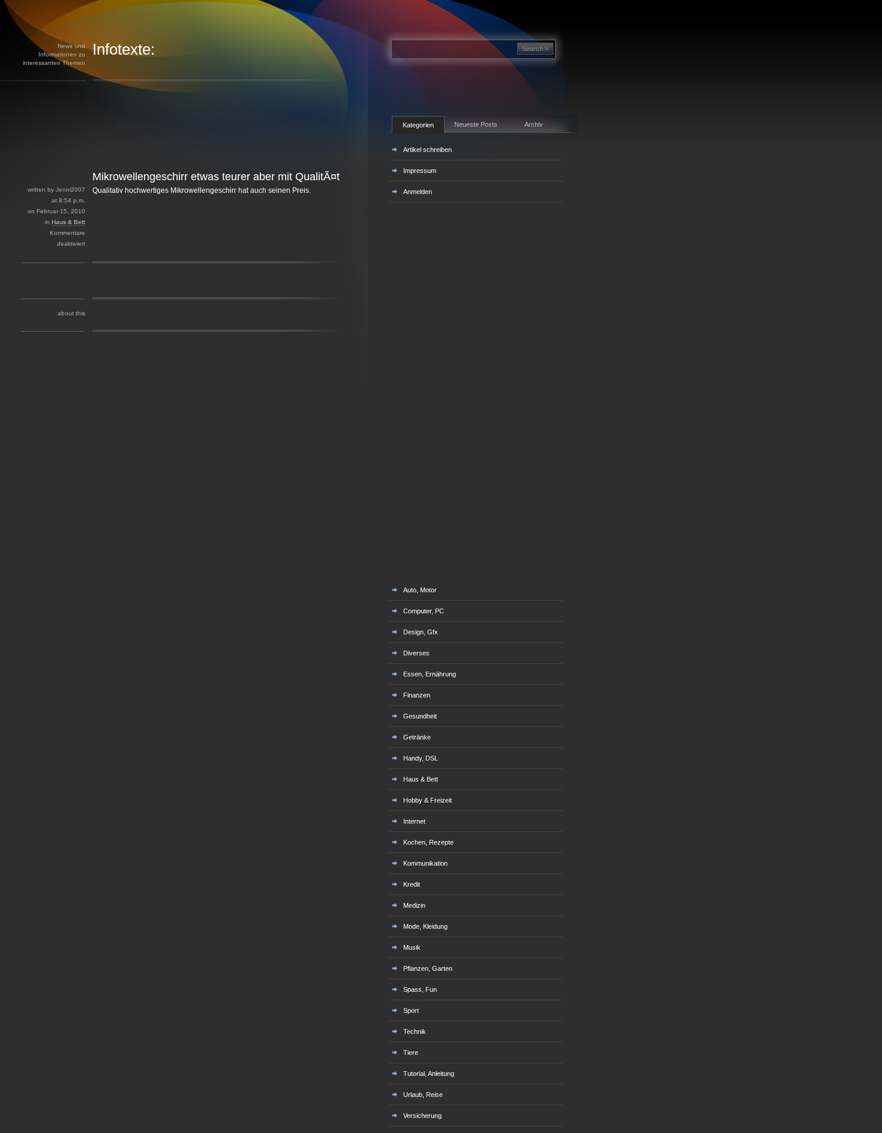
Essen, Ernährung (429, 674)
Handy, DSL (420, 758)
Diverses (416, 653)
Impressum (419, 170)
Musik (412, 947)
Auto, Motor (420, 590)
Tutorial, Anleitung (428, 1073)
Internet (414, 821)
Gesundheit (420, 716)
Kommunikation (425, 863)
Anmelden (417, 191)
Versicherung (422, 1115)
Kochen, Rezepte (428, 842)
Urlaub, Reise (423, 1094)
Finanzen (416, 695)
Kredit (411, 884)
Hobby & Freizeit (427, 800)
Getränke (417, 737)
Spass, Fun (420, 989)
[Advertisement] (209, 143)
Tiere (410, 1052)
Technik (414, 1031)
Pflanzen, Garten (427, 968)
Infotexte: (123, 49)
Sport (411, 1010)
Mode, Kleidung (425, 926)
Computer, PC (423, 611)
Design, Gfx (420, 632)
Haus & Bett (68, 222)
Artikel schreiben (427, 149)
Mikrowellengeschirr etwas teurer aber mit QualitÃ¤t (216, 177)
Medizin (414, 905)
